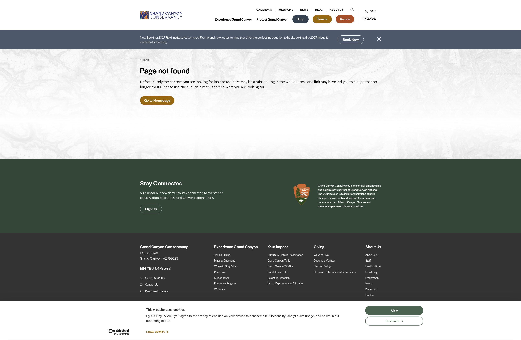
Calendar (264, 9)
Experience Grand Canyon (234, 19)
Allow (394, 310)
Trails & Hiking (222, 255)
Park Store (220, 272)
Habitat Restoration (278, 272)
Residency (371, 272)
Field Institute (373, 266)
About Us (337, 9)
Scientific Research (279, 278)
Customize (393, 321)
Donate (322, 18)
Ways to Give (321, 255)
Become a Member (324, 260)
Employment (372, 278)
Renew (345, 18)
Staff (368, 260)
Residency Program (225, 283)
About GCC (371, 255)
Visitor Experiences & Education (286, 283)
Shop (300, 18)
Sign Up (151, 208)
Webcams (286, 9)
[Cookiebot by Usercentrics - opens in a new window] (119, 332)
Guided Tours (221, 278)
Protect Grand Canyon (272, 19)
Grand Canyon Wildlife (280, 266)
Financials (371, 289)
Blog (319, 9)
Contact (369, 295)
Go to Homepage (157, 100)
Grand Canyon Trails (279, 260)
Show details (155, 332)
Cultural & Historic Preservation (285, 255)
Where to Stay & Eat (225, 266)
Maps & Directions (224, 260)
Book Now (351, 39)
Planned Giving (322, 266)
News (304, 9)
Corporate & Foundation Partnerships (335, 272)
